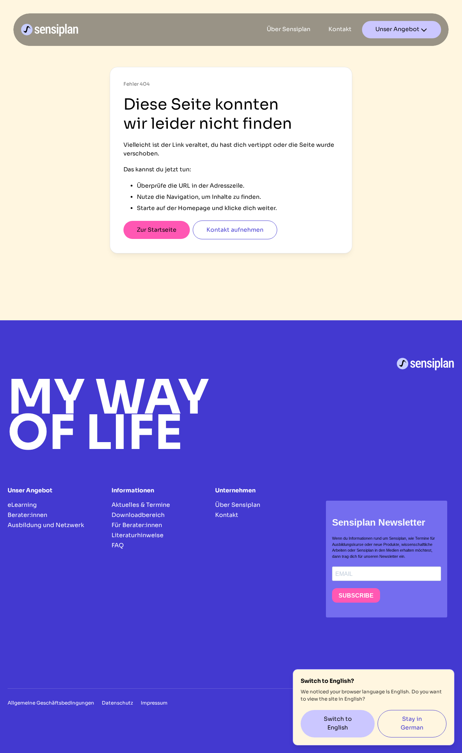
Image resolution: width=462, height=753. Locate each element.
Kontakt (226, 515)
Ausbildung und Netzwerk (46, 525)
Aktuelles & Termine (141, 505)
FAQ (118, 545)
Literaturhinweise (138, 535)
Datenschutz (117, 703)
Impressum (154, 703)
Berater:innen (27, 515)
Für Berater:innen (137, 525)
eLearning (22, 505)
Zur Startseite (156, 230)
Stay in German (412, 723)
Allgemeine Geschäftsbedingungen (51, 703)
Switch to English (338, 723)
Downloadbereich (138, 515)
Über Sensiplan (237, 505)
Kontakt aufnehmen (234, 230)
